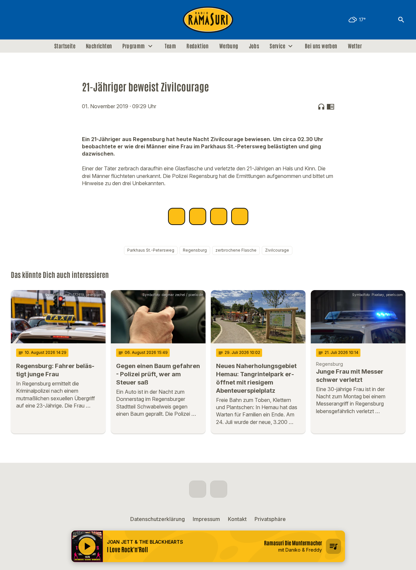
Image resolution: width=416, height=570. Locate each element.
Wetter (355, 46)
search (401, 20)
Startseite (64, 46)
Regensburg (195, 250)
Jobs (254, 46)
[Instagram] (30, 19)
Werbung (228, 46)
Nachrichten (99, 46)
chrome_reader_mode (330, 107)
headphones (321, 107)
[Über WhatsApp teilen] (219, 216)
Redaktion (197, 46)
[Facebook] (17, 19)
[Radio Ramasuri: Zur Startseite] (208, 20)
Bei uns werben (321, 46)
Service (277, 46)
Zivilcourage (277, 250)
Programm (133, 46)
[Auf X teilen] (198, 216)
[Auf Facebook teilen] (176, 216)
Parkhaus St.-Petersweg (150, 250)
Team (170, 46)
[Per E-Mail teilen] (240, 216)
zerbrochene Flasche (236, 250)
